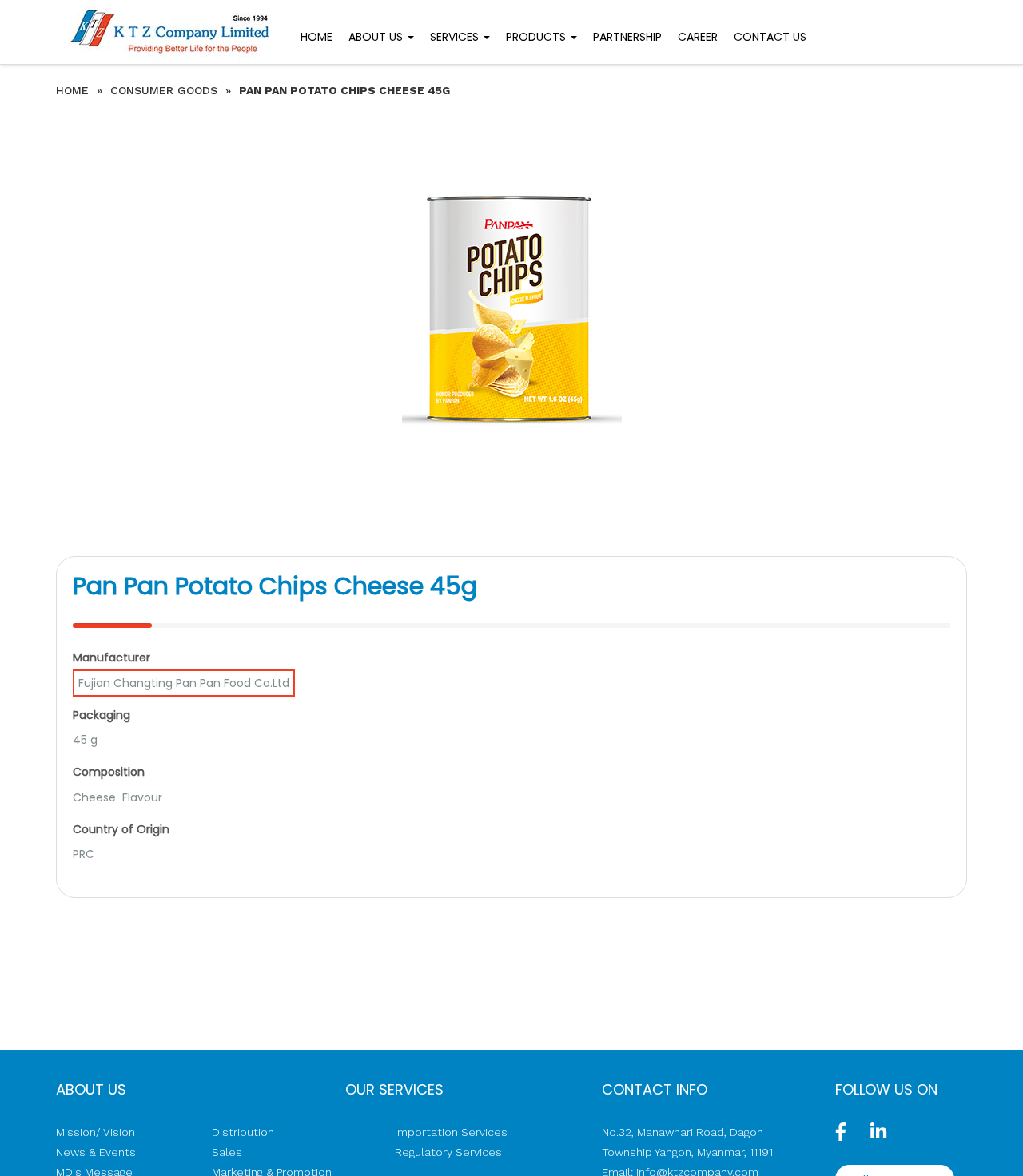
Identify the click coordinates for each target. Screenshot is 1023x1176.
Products (537, 37)
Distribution (243, 1132)
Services (456, 37)
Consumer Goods (163, 90)
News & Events (96, 1152)
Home (316, 37)
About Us (377, 37)
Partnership (627, 37)
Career (698, 37)
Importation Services (451, 1132)
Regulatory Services (448, 1152)
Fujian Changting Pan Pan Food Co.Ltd (183, 683)
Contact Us (770, 37)
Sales (227, 1152)
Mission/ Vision (95, 1132)
